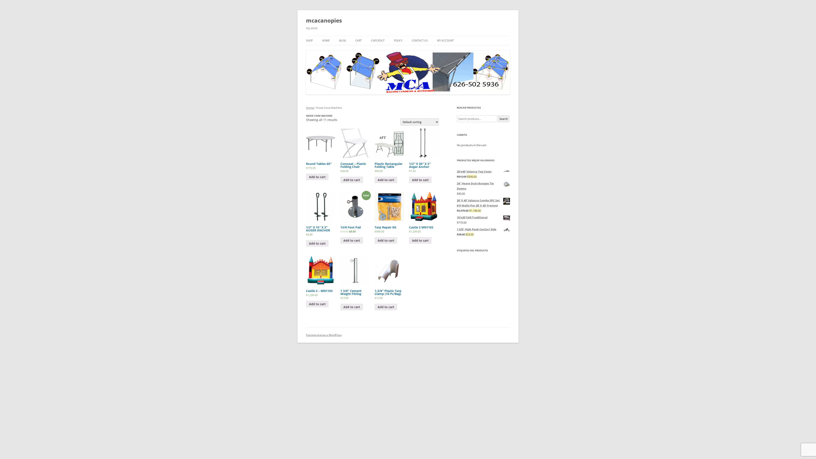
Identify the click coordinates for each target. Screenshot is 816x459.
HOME (326, 40)
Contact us (420, 40)
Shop (309, 40)
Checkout (378, 40)
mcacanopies (324, 20)
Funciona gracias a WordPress (324, 335)
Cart (358, 40)
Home (310, 108)
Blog (342, 40)
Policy (398, 40)
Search (503, 119)
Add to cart (317, 177)
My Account (445, 40)
